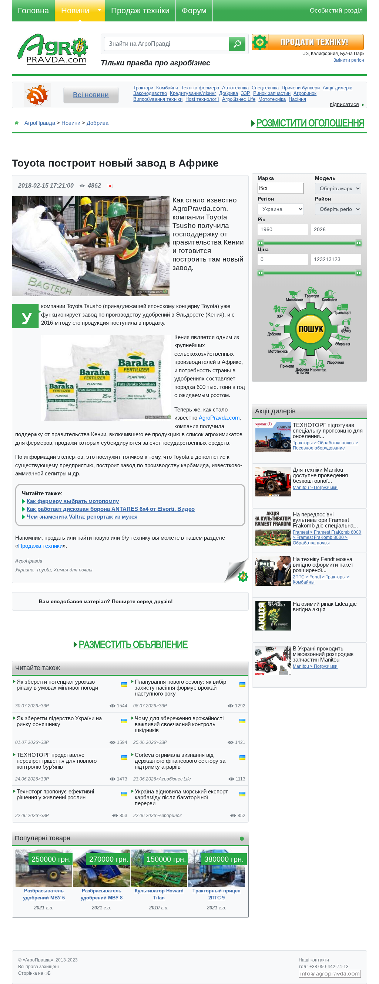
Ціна (263, 249)
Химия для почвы (73, 570)
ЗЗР (45, 705)
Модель (325, 178)
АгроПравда (39, 123)
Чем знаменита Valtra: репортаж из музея (82, 517)
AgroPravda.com (219, 417)
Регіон (266, 199)
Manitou (301, 487)
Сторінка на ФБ (34, 973)
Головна (33, 10)
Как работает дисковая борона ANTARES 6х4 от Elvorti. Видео (111, 509)
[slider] (260, 243)
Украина (24, 570)
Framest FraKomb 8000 (320, 537)
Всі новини (91, 95)
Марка (266, 178)
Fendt (315, 577)
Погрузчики (326, 487)
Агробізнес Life (175, 779)
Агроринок (170, 815)
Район (323, 199)
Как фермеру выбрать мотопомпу (73, 501)
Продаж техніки (140, 10)
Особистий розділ (336, 10)
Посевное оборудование (319, 448)
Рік (261, 219)
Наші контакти (314, 960)
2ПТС (299, 577)
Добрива (97, 123)
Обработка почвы (336, 442)
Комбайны (304, 582)
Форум (194, 10)
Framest (301, 532)
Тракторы (303, 442)
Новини (75, 10)
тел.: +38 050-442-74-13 (324, 966)
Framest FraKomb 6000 (337, 532)
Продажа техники (40, 546)
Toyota (43, 570)
